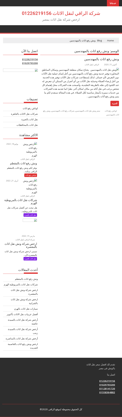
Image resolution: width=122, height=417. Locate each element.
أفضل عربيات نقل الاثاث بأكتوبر (22, 314)
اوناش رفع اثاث (111, 110)
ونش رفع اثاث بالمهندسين (101, 59)
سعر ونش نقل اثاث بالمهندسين (87, 110)
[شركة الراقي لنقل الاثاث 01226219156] (116, 28)
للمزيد (114, 103)
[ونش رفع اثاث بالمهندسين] (104, 69)
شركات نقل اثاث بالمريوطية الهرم (21, 284)
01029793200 (30, 63)
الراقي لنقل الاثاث (92, 64)
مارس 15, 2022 (28, 236)
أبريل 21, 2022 (12, 180)
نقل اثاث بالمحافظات (27, 124)
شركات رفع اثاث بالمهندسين (62, 110)
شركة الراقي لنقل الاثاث (25, 239)
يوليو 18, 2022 (12, 144)
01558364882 (107, 392)
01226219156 (30, 59)
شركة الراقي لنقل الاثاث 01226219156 (61, 13)
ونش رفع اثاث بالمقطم (26, 278)
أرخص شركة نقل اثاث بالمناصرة (22, 338)
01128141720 (107, 388)
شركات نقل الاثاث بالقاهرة (24, 113)
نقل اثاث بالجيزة (29, 119)
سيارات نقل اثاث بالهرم (26, 308)
